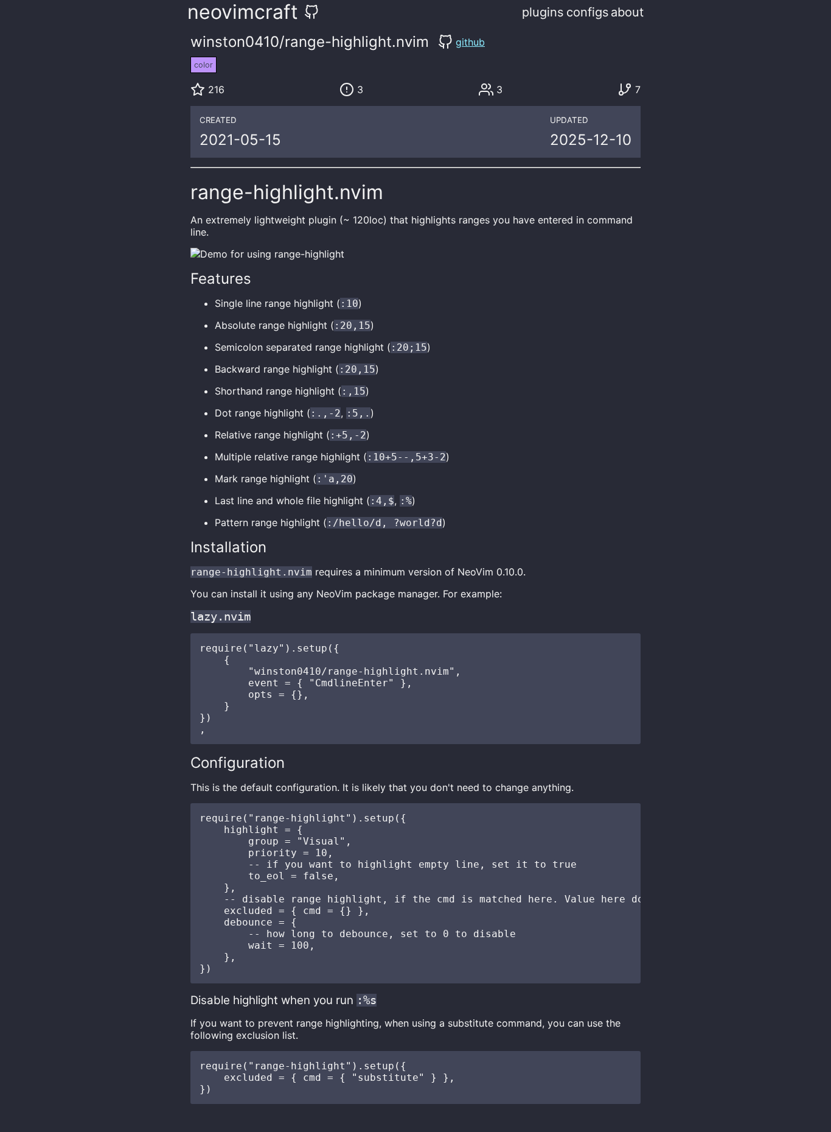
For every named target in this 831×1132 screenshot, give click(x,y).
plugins (542, 12)
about (627, 12)
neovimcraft (242, 12)
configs (587, 12)
